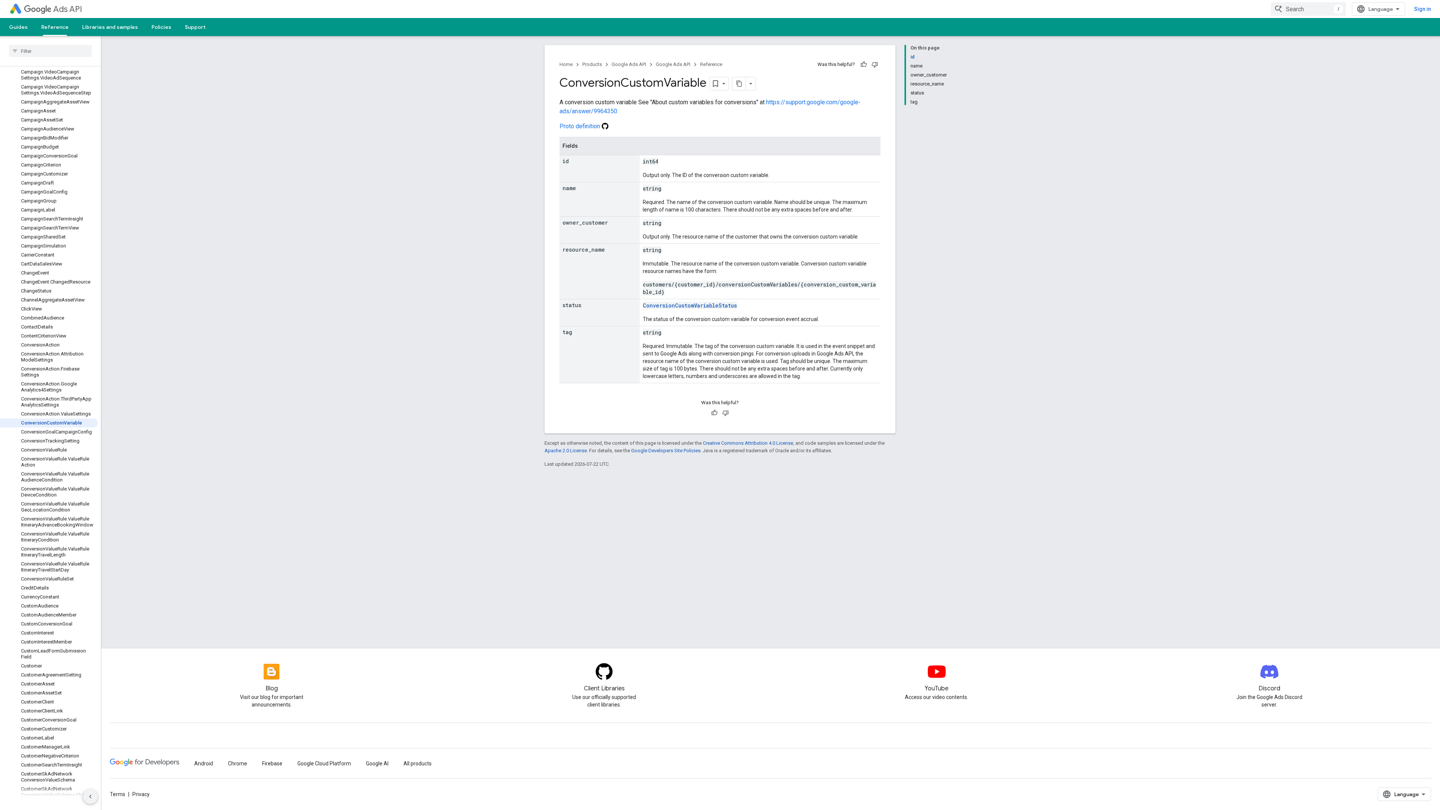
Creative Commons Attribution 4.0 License (748, 443)
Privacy (141, 794)
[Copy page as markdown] (739, 83)
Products (592, 64)
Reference (55, 27)
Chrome (237, 763)
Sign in (1422, 9)
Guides (18, 27)
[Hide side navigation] (90, 796)
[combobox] (1308, 9)
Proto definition (581, 126)
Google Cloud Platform (324, 763)
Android (203, 763)
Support (195, 27)
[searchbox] (50, 51)
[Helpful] (863, 64)
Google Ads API (629, 64)
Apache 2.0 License (565, 450)
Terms (117, 794)
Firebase (272, 763)
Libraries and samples (110, 27)
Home (566, 64)
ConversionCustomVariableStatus (690, 305)
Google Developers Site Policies (665, 450)
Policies (161, 27)
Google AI (377, 763)
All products (418, 763)
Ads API (67, 9)
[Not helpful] (874, 64)
